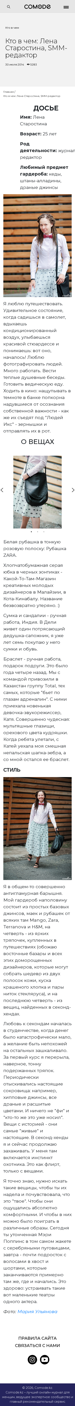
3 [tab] (44, 532)
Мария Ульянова (38, 1311)
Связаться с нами (37, 1345)
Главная (8, 91)
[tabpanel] (37, 492)
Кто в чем (12, 27)
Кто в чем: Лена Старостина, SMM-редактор (31, 95)
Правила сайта (37, 1338)
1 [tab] (31, 532)
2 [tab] (37, 532)
